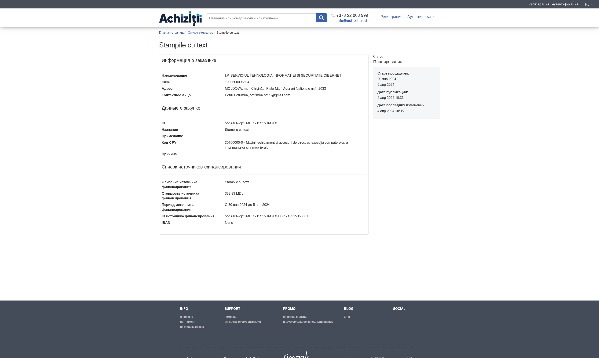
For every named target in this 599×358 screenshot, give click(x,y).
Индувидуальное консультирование (308, 321)
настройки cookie (192, 327)
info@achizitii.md (351, 20)
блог (347, 317)
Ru (587, 4)
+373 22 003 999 (351, 15)
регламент (187, 321)
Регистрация (539, 4)
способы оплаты (295, 317)
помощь (230, 317)
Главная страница (171, 32)
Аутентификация (565, 4)
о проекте (187, 317)
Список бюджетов (200, 32)
